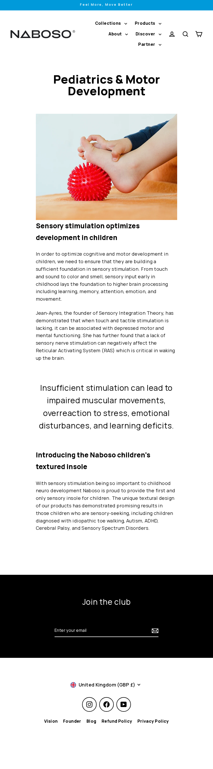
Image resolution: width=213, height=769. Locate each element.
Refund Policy (117, 721)
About (116, 34)
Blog (91, 721)
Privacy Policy (153, 721)
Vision (51, 721)
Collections (108, 23)
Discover (146, 34)
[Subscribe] (154, 630)
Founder (72, 721)
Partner (147, 44)
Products (145, 23)
